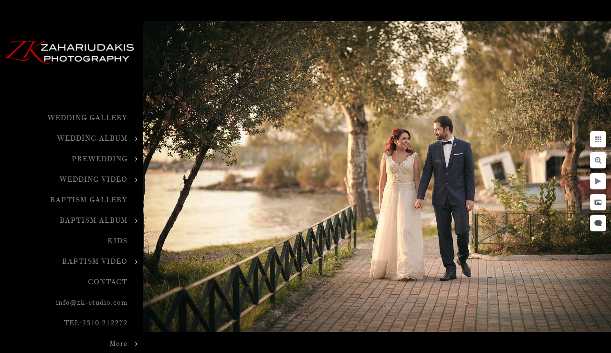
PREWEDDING (99, 159)
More (118, 343)
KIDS (117, 241)
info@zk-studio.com (91, 302)
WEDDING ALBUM (92, 138)
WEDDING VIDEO (93, 179)
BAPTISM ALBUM (93, 220)
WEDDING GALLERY (87, 118)
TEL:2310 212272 (95, 323)
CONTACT (107, 282)
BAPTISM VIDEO (94, 261)
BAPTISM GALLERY (88, 200)
